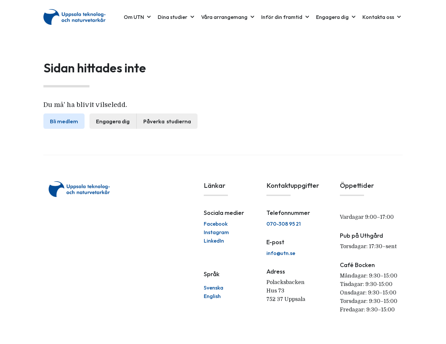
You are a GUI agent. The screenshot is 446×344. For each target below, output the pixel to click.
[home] (74, 17)
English (212, 296)
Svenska (213, 287)
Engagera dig (113, 121)
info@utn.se (280, 253)
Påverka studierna (167, 121)
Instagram (216, 232)
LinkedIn (214, 240)
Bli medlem (64, 121)
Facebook (216, 223)
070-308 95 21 (283, 223)
